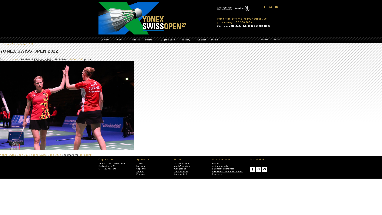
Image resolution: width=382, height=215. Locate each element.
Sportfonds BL (181, 174)
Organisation (168, 40)
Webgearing (180, 169)
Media (214, 40)
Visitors (120, 40)
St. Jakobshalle (182, 163)
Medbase (140, 174)
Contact (201, 40)
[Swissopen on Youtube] (276, 7)
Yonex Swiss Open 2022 (16, 44)
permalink (86, 155)
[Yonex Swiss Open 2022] (67, 149)
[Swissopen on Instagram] (270, 7)
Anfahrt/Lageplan (220, 166)
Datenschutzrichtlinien (223, 169)
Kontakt (216, 163)
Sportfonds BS (181, 172)
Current (105, 40)
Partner (149, 40)
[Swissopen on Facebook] (264, 7)
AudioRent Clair (182, 166)
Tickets (136, 40)
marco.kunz (11, 59)
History (186, 40)
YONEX (140, 163)
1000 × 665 (77, 59)
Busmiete (140, 166)
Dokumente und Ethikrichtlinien (227, 172)
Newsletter (217, 174)
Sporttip (140, 172)
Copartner (141, 169)
